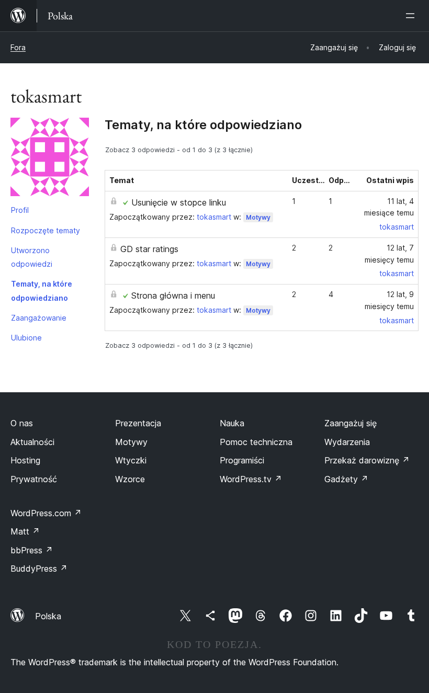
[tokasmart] (49, 159)
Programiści (242, 460)
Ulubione (26, 337)
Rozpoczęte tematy (45, 230)
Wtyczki (130, 460)
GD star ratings (149, 249)
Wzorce (130, 479)
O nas (21, 423)
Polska (48, 616)
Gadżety (346, 479)
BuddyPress (38, 568)
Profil (20, 210)
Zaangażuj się (350, 423)
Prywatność (33, 479)
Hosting (25, 460)
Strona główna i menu (173, 295)
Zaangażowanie (38, 317)
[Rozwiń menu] (412, 15)
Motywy (258, 217)
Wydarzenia (347, 442)
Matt (25, 531)
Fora (18, 47)
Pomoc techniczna (256, 442)
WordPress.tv (251, 479)
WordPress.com (46, 513)
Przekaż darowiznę (367, 460)
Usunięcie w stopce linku (178, 202)
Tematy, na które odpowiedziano (41, 290)
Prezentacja (138, 423)
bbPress (31, 550)
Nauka (232, 423)
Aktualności (32, 442)
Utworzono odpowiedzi (31, 257)
